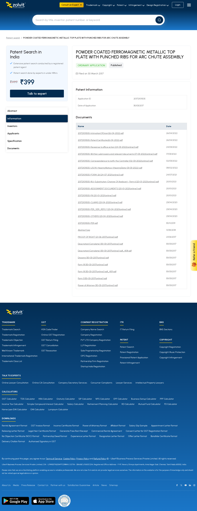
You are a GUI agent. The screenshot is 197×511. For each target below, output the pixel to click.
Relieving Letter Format (13, 431)
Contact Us (43, 485)
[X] (181, 485)
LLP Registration (88, 345)
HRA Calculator (45, 399)
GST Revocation (49, 350)
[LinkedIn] (190, 485)
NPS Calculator (103, 399)
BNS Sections (165, 329)
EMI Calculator (37, 409)
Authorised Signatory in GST (42, 441)
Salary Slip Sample (138, 425)
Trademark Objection (12, 340)
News (104, 485)
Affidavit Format (118, 425)
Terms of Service (54, 458)
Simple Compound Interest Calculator (45, 404)
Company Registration (91, 335)
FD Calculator (170, 404)
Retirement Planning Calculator (102, 404)
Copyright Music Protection (172, 352)
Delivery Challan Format (13, 441)
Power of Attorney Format (95, 425)
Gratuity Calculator (65, 399)
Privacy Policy (82, 458)
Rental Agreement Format (14, 425)
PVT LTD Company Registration (96, 340)
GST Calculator (9, 399)
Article (96, 485)
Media (16, 485)
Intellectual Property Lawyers (150, 382)
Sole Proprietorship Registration (96, 350)
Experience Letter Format (83, 436)
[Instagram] (194, 485)
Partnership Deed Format (55, 436)
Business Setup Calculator (143, 399)
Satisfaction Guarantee (79, 485)
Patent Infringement (130, 363)
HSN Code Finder (49, 329)
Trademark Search (11, 329)
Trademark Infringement (14, 345)
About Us (6, 485)
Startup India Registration (93, 366)
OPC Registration (89, 356)
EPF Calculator (120, 399)
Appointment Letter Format (164, 425)
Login (177, 5)
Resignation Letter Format (111, 436)
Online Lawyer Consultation (15, 382)
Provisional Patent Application (134, 357)
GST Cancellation (49, 345)
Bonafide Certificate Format (164, 436)
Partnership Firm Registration (95, 361)
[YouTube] (186, 485)
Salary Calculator (75, 404)
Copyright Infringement (170, 357)
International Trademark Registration (20, 356)
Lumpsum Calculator (58, 409)
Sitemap (113, 485)
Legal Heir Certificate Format (42, 431)
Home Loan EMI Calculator (14, 409)
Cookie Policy (69, 458)
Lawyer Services (124, 382)
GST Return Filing (49, 340)
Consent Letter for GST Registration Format (146, 431)
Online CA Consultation (43, 382)
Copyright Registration (170, 347)
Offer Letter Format (137, 436)
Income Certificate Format (66, 425)
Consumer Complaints (101, 382)
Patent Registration (129, 352)
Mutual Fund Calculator (149, 404)
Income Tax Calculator (12, 404)
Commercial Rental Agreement (106, 431)
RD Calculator (128, 404)
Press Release (28, 485)
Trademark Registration (13, 335)
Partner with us (58, 485)
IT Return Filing (127, 329)
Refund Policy (100, 458)
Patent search (13, 38)
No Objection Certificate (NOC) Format (20, 436)
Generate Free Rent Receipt (74, 431)
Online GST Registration (53, 335)
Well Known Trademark (13, 350)
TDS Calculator (27, 399)
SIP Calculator (85, 399)
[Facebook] (177, 485)
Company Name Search (92, 329)
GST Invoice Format (40, 425)
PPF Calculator (167, 399)
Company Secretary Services (72, 382)
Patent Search (127, 347)
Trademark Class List (12, 361)
